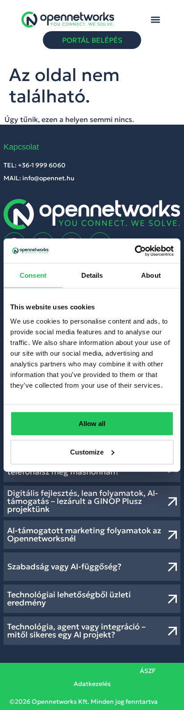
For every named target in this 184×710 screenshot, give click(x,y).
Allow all (92, 423)
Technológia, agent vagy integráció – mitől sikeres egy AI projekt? (76, 630)
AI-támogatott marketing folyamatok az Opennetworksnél (84, 534)
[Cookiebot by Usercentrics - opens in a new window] (135, 250)
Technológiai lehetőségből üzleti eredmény (69, 598)
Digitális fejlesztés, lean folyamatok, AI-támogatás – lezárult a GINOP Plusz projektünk (82, 501)
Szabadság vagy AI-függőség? (64, 566)
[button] (155, 19)
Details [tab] (92, 275)
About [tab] (151, 275)
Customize (87, 451)
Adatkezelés (92, 684)
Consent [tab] (33, 275)
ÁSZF (147, 671)
